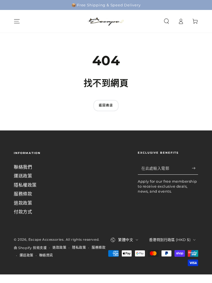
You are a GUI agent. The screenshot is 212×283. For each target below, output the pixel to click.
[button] (166, 21)
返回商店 (106, 105)
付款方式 (23, 211)
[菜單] (17, 21)
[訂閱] (195, 168)
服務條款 (23, 193)
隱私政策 (79, 247)
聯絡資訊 (46, 255)
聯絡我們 (23, 167)
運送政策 (23, 176)
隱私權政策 (25, 185)
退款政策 (23, 203)
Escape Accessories (46, 239)
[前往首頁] (106, 21)
